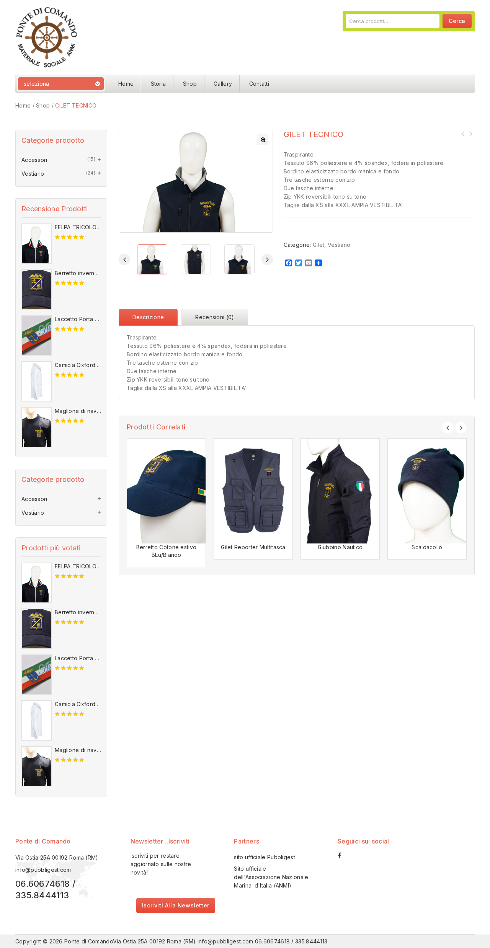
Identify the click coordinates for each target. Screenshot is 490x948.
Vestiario (339, 244)
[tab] (150, 317)
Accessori (34, 160)
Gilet (319, 244)
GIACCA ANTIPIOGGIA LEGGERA (470, 133)
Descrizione (148, 317)
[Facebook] (343, 855)
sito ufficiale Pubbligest (264, 857)
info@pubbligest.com (43, 869)
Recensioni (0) (214, 317)
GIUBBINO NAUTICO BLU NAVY (463, 133)
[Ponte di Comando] (46, 36)
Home (126, 83)
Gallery (223, 83)
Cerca (457, 21)
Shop (190, 83)
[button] (262, 139)
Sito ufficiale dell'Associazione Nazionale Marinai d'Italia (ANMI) (271, 877)
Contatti (259, 83)
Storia (158, 83)
